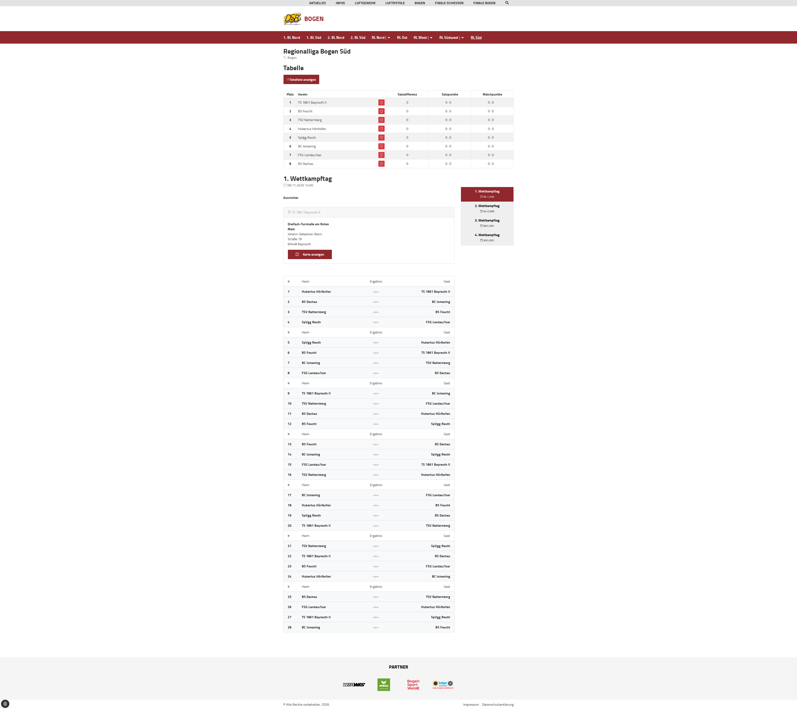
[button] (507, 3)
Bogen (314, 18)
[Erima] (384, 684)
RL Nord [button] (378, 37)
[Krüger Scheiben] (443, 684)
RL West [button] (420, 37)
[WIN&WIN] (354, 684)
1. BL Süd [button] (313, 37)
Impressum (471, 704)
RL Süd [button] (476, 37)
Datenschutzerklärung (498, 704)
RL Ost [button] (402, 37)
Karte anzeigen (313, 254)
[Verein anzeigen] (381, 102)
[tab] (487, 194)
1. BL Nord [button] (291, 37)
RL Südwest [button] (448, 37)
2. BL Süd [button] (358, 37)
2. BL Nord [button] (336, 37)
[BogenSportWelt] (413, 684)
